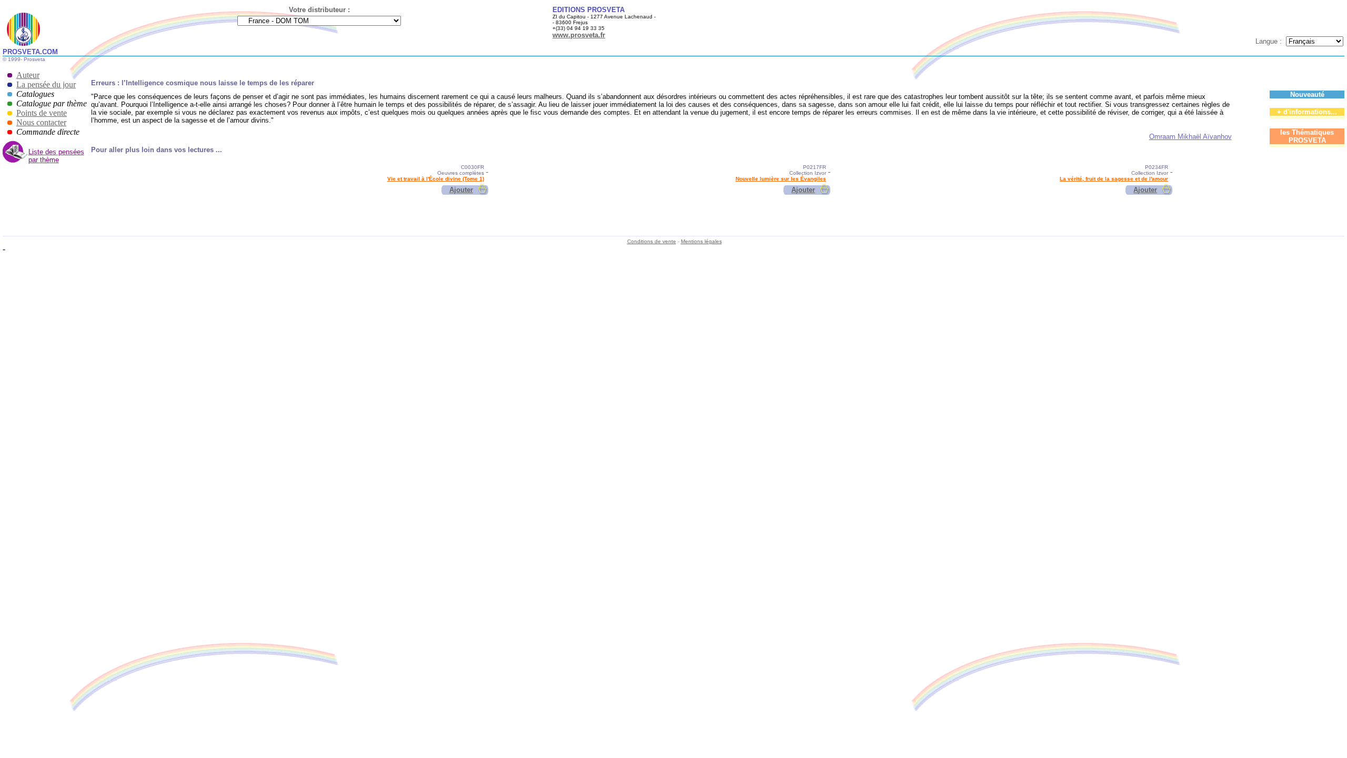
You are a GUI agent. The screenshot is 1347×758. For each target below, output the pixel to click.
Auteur (27, 75)
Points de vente (41, 112)
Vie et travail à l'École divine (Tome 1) (435, 179)
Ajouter (461, 190)
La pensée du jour (46, 84)
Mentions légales (701, 241)
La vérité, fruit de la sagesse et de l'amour (1114, 179)
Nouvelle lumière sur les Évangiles (781, 179)
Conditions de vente (651, 241)
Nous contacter (41, 122)
